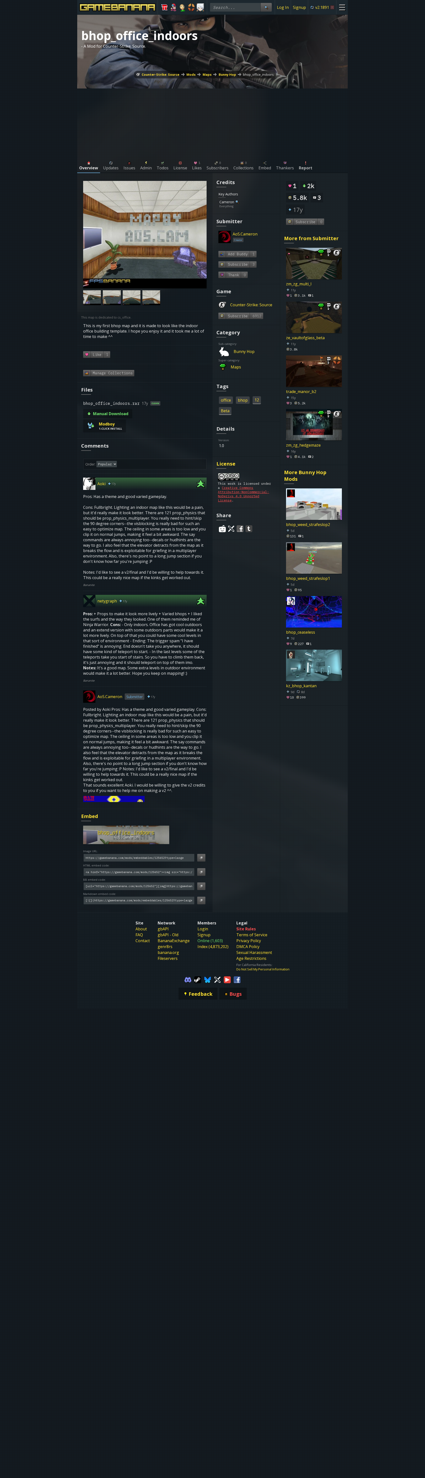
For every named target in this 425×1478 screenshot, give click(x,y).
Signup (299, 7)
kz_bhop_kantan (301, 685)
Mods (191, 74)
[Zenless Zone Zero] (200, 7)
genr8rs (165, 946)
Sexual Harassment (254, 952)
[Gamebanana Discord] (188, 979)
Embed (89, 816)
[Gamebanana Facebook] (237, 979)
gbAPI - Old (168, 934)
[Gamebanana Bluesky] (208, 979)
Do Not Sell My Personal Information (262, 969)
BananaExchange (174, 940)
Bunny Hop (227, 74)
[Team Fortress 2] (191, 7)
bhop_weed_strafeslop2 (308, 524)
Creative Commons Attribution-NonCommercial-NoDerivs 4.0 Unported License (243, 494)
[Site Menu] (342, 7)
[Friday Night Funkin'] (173, 7)
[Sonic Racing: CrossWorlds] (164, 7)
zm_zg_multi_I (299, 284)
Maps (207, 74)
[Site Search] (266, 7)
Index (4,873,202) (212, 946)
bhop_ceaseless (300, 632)
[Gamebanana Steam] (198, 979)
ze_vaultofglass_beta (305, 337)
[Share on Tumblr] (249, 529)
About (141, 929)
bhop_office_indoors (258, 74)
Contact (143, 940)
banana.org (168, 952)
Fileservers (168, 958)
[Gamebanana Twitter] (217, 979)
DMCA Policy (247, 946)
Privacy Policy (248, 940)
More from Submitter (311, 238)
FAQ (139, 934)
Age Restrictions (251, 958)
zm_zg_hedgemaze (303, 445)
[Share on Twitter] (231, 529)
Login (202, 929)
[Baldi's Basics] (182, 7)
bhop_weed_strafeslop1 (308, 578)
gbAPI (163, 929)
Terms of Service (251, 934)
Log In (283, 7)
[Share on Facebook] (240, 529)
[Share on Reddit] (222, 529)
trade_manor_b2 (301, 391)
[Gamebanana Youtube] (227, 979)
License (225, 463)
